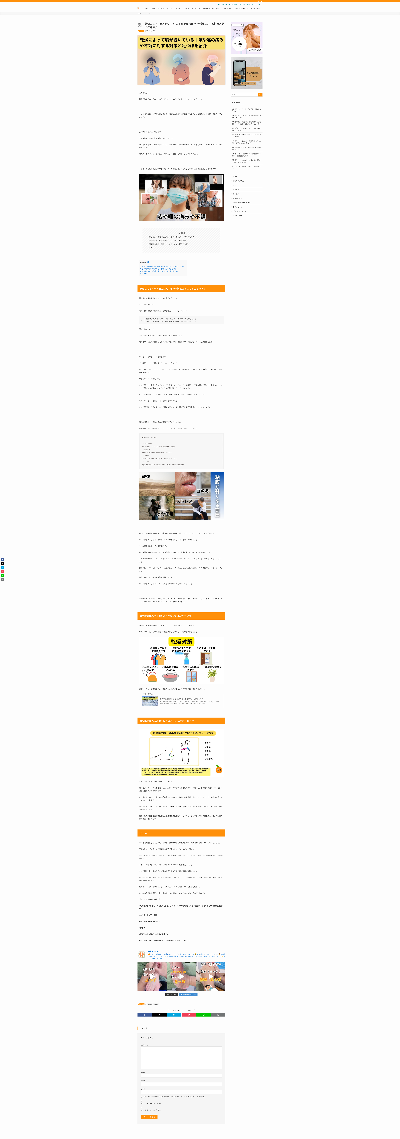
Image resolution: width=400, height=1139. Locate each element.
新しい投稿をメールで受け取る (151, 1110)
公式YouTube (237, 198)
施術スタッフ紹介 (239, 181)
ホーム (235, 176)
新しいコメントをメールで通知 (151, 1103)
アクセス (236, 194)
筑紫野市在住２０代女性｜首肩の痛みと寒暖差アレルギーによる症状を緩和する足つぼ (246, 123)
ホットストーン (238, 215)
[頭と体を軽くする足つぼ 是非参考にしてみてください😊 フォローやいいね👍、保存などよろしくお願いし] (152, 976)
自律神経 (155, 1004)
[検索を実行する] (260, 95)
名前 (143, 1072)
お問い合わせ (237, 207)
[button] (148, 262)
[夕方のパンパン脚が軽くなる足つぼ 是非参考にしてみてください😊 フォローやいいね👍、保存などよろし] (181, 976)
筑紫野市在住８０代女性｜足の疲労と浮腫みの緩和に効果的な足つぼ (246, 155)
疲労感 (150, 1004)
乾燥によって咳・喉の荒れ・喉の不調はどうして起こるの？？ (172, 237)
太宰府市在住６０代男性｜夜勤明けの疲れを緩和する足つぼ (246, 116)
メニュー (236, 185)
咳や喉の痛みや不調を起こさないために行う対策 (167, 240)
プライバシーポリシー (240, 211)
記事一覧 (236, 189)
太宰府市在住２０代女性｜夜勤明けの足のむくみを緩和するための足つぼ (246, 142)
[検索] (261, 1)
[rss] (258, 1)
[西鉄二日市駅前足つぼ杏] (139, 8)
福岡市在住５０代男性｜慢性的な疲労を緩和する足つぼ (246, 135)
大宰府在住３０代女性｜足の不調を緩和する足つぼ (246, 110)
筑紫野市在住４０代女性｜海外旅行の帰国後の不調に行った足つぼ (246, 161)
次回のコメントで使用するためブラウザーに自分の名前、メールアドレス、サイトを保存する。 (174, 1096)
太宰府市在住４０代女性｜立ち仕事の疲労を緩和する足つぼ (246, 129)
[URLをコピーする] (218, 1015)
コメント (144, 1045)
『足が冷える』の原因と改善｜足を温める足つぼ (246, 167)
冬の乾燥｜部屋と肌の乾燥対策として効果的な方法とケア (181, 699)
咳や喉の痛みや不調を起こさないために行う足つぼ (168, 244)
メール (143, 1080)
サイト (143, 1089)
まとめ (151, 247)
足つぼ (141, 31)
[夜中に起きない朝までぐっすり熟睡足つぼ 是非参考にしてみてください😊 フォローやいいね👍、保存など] (210, 976)
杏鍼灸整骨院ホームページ (242, 202)
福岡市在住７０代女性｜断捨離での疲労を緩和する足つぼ (246, 148)
